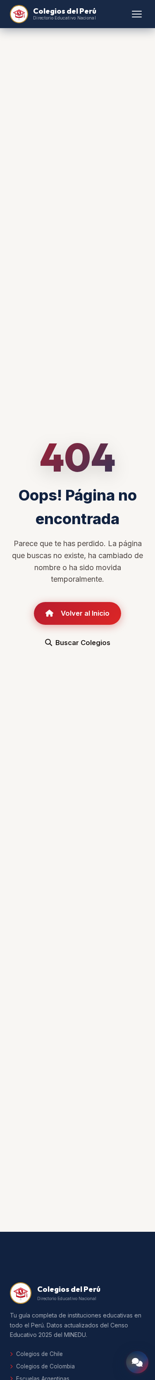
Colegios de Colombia (45, 1366)
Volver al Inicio (85, 613)
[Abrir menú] (137, 14)
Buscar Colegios (82, 642)
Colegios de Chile (39, 1354)
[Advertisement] (77, 1141)
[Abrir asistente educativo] (137, 1362)
